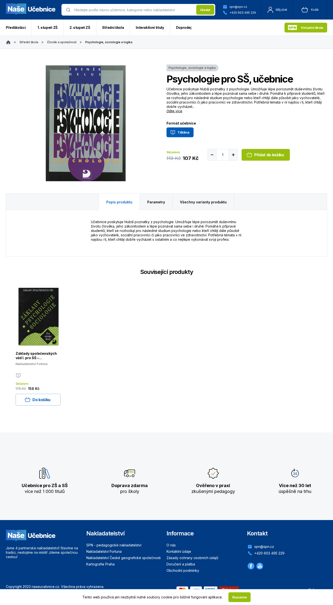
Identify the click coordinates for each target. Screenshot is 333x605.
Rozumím (239, 597)
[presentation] (133, 10)
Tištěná (183, 132)
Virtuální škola (312, 28)
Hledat (205, 10)
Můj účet (281, 9)
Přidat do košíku (269, 154)
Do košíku (41, 399)
